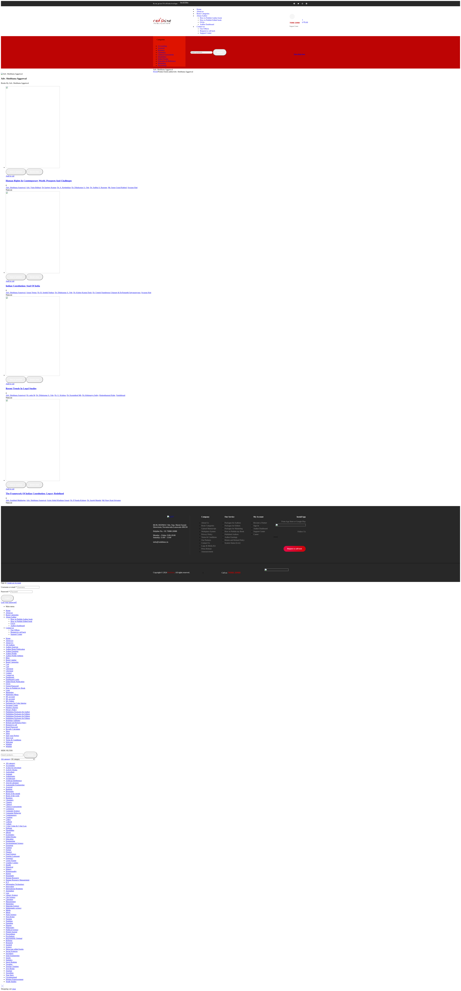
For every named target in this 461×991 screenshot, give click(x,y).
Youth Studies (11, 982)
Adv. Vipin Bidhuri (33, 188)
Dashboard (10, 677)
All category (10, 763)
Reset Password (12, 727)
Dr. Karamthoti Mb (74, 395)
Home (155, 72)
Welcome (9, 742)
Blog (7, 658)
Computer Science (13, 811)
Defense (9, 828)
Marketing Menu (12, 695)
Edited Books (11, 837)
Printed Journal (11, 932)
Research (9, 943)
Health (8, 865)
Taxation (9, 964)
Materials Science (12, 906)
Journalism (10, 891)
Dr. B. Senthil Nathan (45, 293)
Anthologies (10, 776)
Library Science (12, 895)
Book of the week (12, 796)
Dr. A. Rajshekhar (64, 188)
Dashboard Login (12, 679)
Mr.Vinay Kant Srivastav (111, 500)
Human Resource (12, 878)
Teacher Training (12, 966)
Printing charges (12, 708)
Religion (9, 941)
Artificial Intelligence (14, 781)
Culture (8, 824)
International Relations (14, 889)
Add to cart (10, 176)
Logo (8, 690)
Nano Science (11, 915)
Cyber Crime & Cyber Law (16, 826)
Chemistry (10, 800)
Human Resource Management (17, 880)
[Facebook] (294, 3)
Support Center (16, 634)
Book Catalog (11, 660)
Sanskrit (9, 945)
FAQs (13, 623)
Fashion (9, 848)
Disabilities (10, 830)
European (9, 845)
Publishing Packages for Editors (18, 714)
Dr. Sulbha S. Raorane (98, 188)
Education (9, 839)
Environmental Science (14, 843)
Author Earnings (12, 651)
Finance (9, 852)
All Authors (10, 645)
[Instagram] (302, 3)
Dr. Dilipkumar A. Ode (80, 188)
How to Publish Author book (22, 619)
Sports (8, 958)
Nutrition (9, 921)
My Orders (10, 701)
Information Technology (15, 884)
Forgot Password (12, 686)
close (14, 989)
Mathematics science (13, 908)
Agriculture (10, 772)
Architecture (10, 778)
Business (9, 798)
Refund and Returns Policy (16, 723)
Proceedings (10, 934)
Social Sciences (12, 951)
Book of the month (13, 794)
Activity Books (11, 770)
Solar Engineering (12, 956)
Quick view (34, 172)
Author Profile (11, 654)
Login (7, 598)
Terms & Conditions (13, 740)
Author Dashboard (18, 626)
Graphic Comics (12, 863)
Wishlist (9, 744)
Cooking (9, 817)
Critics (8, 820)
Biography (10, 791)
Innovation (10, 886)
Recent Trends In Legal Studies (21, 388)
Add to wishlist (16, 172)
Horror (8, 874)
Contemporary (11, 815)
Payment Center (12, 705)
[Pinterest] (306, 3)
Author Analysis (12, 647)
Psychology (10, 936)
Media (8, 910)
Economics (10, 835)
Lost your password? (9, 602)
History (8, 869)
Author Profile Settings (14, 656)
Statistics (9, 960)
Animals (9, 774)
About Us (9, 641)
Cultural (9, 822)
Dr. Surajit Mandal (94, 500)
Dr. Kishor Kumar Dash (82, 293)
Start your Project (12, 736)
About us (9, 613)
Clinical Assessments (14, 807)
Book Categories (12, 615)
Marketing (10, 692)
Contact (9, 673)
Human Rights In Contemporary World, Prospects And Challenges (39, 180)
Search (220, 52)
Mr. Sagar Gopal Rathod (117, 188)
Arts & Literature (12, 783)
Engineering (10, 841)
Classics (9, 802)
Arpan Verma (31, 293)
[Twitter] (298, 3)
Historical (9, 867)
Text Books (10, 969)
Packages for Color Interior (16, 703)
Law (7, 893)
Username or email (9, 587)
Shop (8, 731)
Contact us (10, 628)
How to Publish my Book (15, 688)
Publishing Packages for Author (18, 712)
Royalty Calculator (13, 729)
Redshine (171, 572)
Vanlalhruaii (120, 395)
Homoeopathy (11, 871)
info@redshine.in (160, 542)
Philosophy (10, 928)
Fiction (8, 850)
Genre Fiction (11, 861)
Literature (9, 899)
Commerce (10, 809)
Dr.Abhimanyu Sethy (90, 395)
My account (10, 697)
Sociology (9, 953)
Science (9, 947)
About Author (11, 617)
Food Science (11, 854)
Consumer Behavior (13, 813)
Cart (7, 664)
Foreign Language (13, 856)
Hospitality (10, 876)
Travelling (9, 973)
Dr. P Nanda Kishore (78, 500)
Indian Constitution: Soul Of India (23, 286)
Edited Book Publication (15, 682)
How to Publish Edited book (21, 621)
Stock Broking (11, 962)
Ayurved (9, 787)
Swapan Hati (132, 188)
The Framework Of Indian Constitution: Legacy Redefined (35, 493)
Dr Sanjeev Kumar (49, 188)
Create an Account (14, 583)
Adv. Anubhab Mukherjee (16, 500)
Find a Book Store (299, 54)
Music (8, 912)
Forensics (9, 858)
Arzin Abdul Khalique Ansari (58, 500)
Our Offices (15, 630)
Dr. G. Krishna (60, 395)
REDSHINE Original (14, 938)
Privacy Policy (11, 710)
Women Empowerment (14, 979)
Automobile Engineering (15, 785)
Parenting (9, 923)
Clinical (9, 804)
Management (11, 902)
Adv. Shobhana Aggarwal (15, 188)
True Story (10, 975)
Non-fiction (10, 917)
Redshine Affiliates (13, 720)
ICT (7, 882)
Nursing (9, 919)
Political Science (12, 930)
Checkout (9, 669)
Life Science (10, 897)
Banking (9, 789)
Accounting (10, 765)
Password (5, 592)
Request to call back (18, 632)
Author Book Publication (15, 649)
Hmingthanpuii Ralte (107, 395)
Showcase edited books (15, 949)
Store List (9, 738)
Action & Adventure (13, 768)
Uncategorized (11, 977)
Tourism (9, 971)
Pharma (9, 925)
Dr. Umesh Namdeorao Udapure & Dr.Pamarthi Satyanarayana (116, 293)
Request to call (11, 725)
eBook (8, 832)
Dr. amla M (30, 395)
